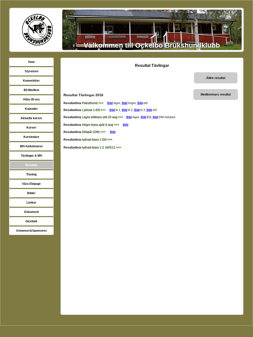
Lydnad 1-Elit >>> (94, 110)
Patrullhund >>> (93, 103)
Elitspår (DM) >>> (93, 132)
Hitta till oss (31, 99)
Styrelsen (31, 71)
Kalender (31, 109)
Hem (31, 62)
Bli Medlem (31, 90)
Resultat (31, 165)
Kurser (31, 127)
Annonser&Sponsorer (31, 230)
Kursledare (31, 137)
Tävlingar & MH (31, 155)
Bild (110, 103)
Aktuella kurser (31, 118)
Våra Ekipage (31, 184)
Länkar (31, 202)
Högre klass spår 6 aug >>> (100, 125)
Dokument (31, 212)
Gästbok (31, 221)
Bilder (31, 193)
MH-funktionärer (31, 146)
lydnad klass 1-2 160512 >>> (101, 147)
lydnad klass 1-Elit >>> (97, 139)
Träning (31, 174)
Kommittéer (31, 80)
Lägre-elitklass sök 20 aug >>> (102, 117)
